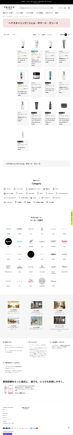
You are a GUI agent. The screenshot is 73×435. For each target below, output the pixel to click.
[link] (64, 230)
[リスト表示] (68, 34)
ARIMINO (19, 84)
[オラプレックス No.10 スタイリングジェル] (36, 44)
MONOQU (61, 51)
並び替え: (44, 34)
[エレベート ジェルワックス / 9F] (36, 75)
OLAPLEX (33, 52)
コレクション (9, 16)
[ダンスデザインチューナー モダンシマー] (23, 75)
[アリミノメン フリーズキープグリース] (50, 75)
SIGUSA (60, 82)
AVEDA (33, 114)
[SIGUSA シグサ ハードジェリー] (23, 105)
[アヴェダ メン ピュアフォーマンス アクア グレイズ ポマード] (64, 105)
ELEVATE (19, 51)
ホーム (4, 16)
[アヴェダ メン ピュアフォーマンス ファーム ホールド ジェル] (36, 105)
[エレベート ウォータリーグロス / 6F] (23, 44)
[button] (20, 55)
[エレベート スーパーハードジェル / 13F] (50, 44)
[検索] (51, 8)
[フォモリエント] (23, 134)
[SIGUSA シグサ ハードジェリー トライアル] (64, 75)
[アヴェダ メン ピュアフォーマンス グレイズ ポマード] (50, 105)
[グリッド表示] (65, 34)
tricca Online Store (10, 431)
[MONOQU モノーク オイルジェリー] (64, 44)
